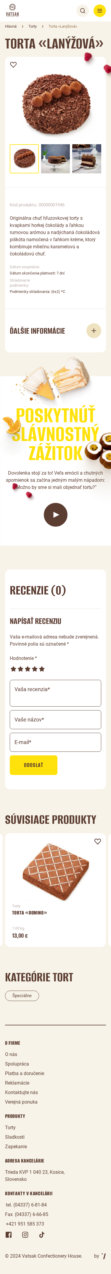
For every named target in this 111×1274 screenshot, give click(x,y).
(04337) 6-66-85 (31, 1214)
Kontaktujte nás (21, 1092)
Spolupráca (17, 1064)
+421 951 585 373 (25, 1224)
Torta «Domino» (29, 912)
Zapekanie (16, 1146)
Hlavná (11, 26)
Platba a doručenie (24, 1073)
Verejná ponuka (21, 1102)
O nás (11, 1054)
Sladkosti (15, 1137)
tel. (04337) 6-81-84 (26, 1205)
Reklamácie (17, 1083)
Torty (32, 26)
